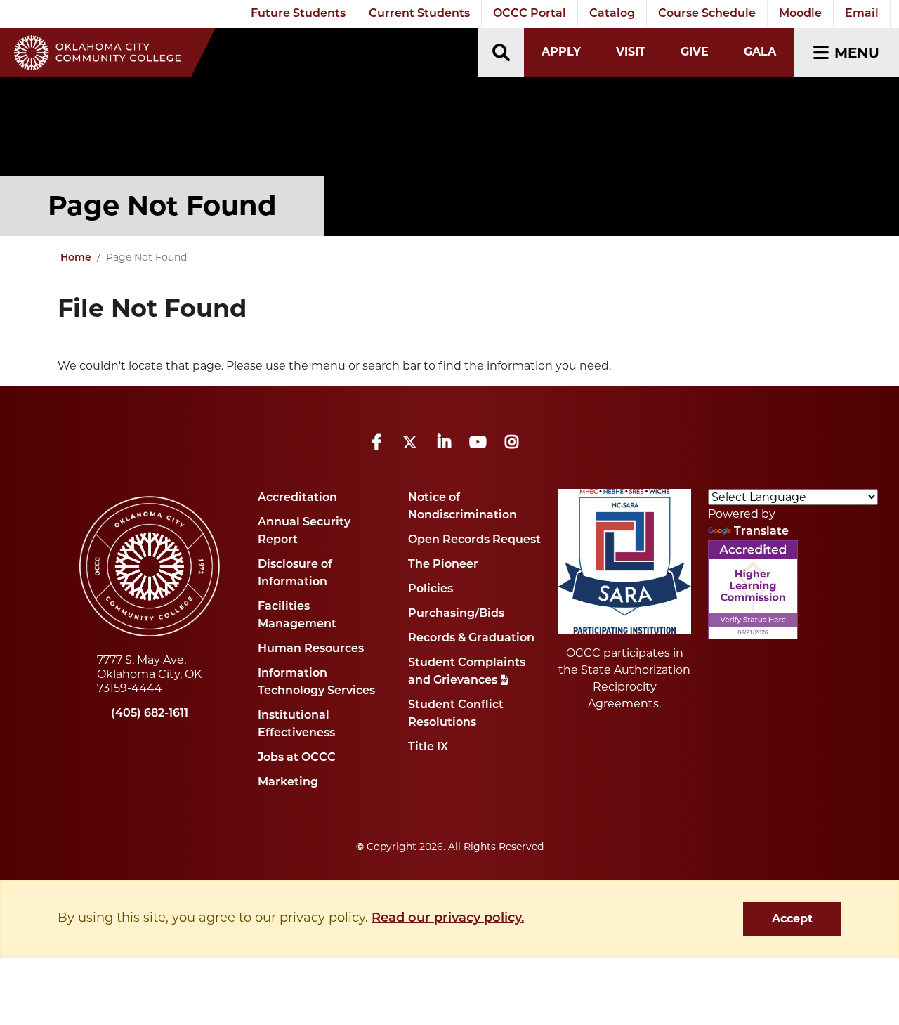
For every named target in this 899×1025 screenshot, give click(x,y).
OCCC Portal (529, 14)
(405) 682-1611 (149, 713)
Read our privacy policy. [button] (448, 919)
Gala (760, 51)
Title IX (428, 747)
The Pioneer (443, 564)
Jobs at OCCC (297, 758)
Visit (630, 51)
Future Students (298, 14)
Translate (761, 531)
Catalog (612, 14)
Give (695, 51)
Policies (430, 589)
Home (75, 258)
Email (862, 14)
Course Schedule (707, 14)
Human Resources (311, 649)
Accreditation (297, 498)
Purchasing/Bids (456, 614)
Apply (561, 51)
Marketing (288, 782)
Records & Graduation (471, 638)
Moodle (800, 14)
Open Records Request (474, 540)
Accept (792, 918)
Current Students (419, 14)
